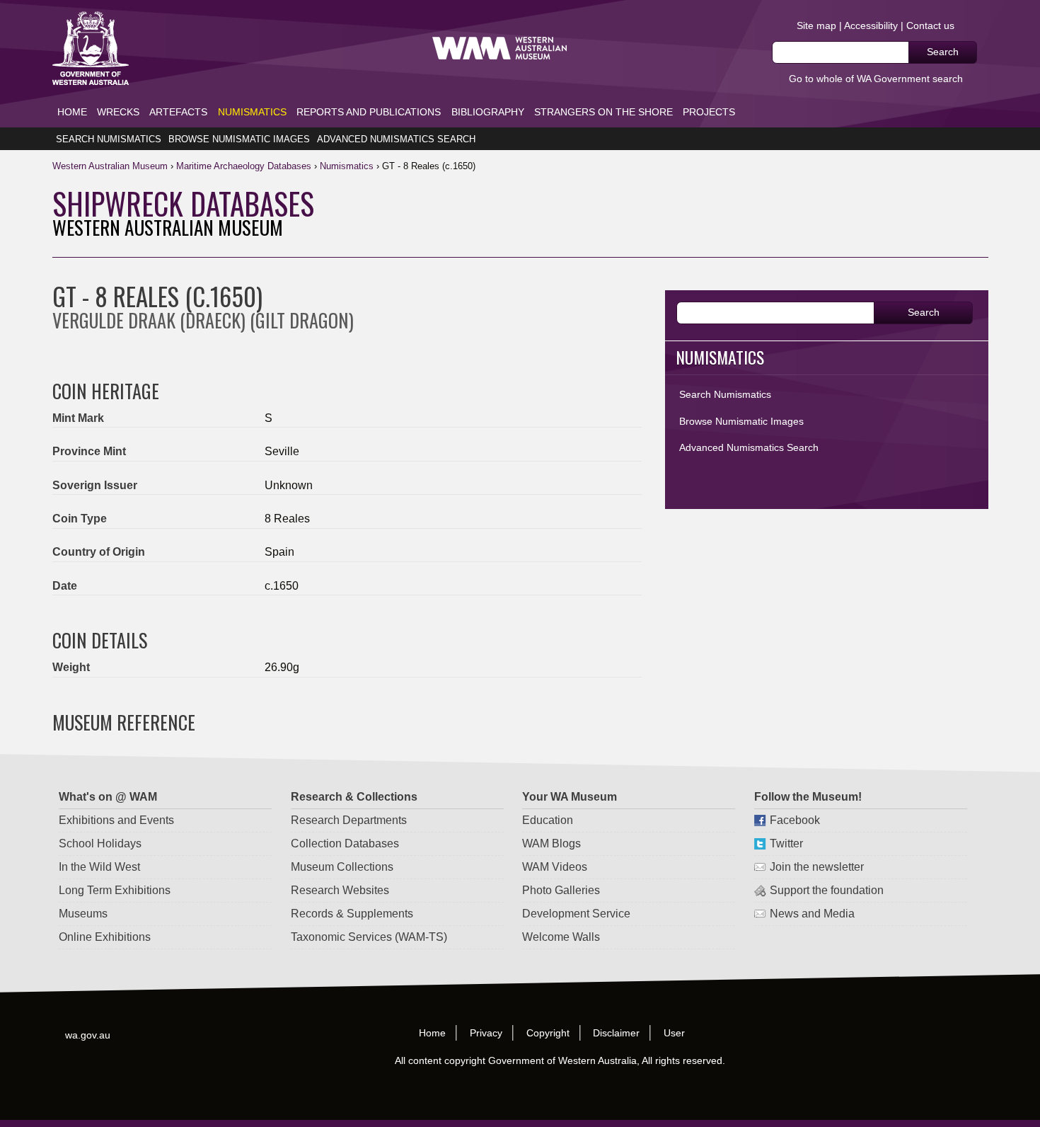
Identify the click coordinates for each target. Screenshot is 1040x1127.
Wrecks (118, 112)
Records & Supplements (352, 914)
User (675, 1033)
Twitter (786, 843)
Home (72, 112)
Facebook (795, 820)
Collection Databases (345, 843)
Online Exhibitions (105, 937)
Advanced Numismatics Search (396, 139)
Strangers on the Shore (603, 112)
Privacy (486, 1033)
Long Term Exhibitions (115, 890)
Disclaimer (617, 1033)
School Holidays (100, 843)
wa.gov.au (88, 1034)
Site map (816, 25)
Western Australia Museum (90, 48)
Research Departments (349, 820)
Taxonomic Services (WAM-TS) (369, 937)
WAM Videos (554, 867)
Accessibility (871, 25)
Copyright (548, 1033)
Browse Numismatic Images (239, 139)
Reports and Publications (368, 112)
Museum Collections (342, 867)
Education (547, 820)
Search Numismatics (108, 139)
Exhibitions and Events (116, 820)
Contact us (930, 25)
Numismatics (252, 112)
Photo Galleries (561, 890)
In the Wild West (99, 867)
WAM (111, 166)
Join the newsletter (817, 867)
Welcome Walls (561, 937)
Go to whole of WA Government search (876, 78)
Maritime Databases (243, 166)
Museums (83, 914)
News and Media (812, 914)
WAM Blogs (551, 843)
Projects (709, 112)
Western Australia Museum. (499, 48)
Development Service (576, 914)
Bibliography (487, 112)
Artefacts (178, 112)
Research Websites (340, 890)
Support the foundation (827, 890)
